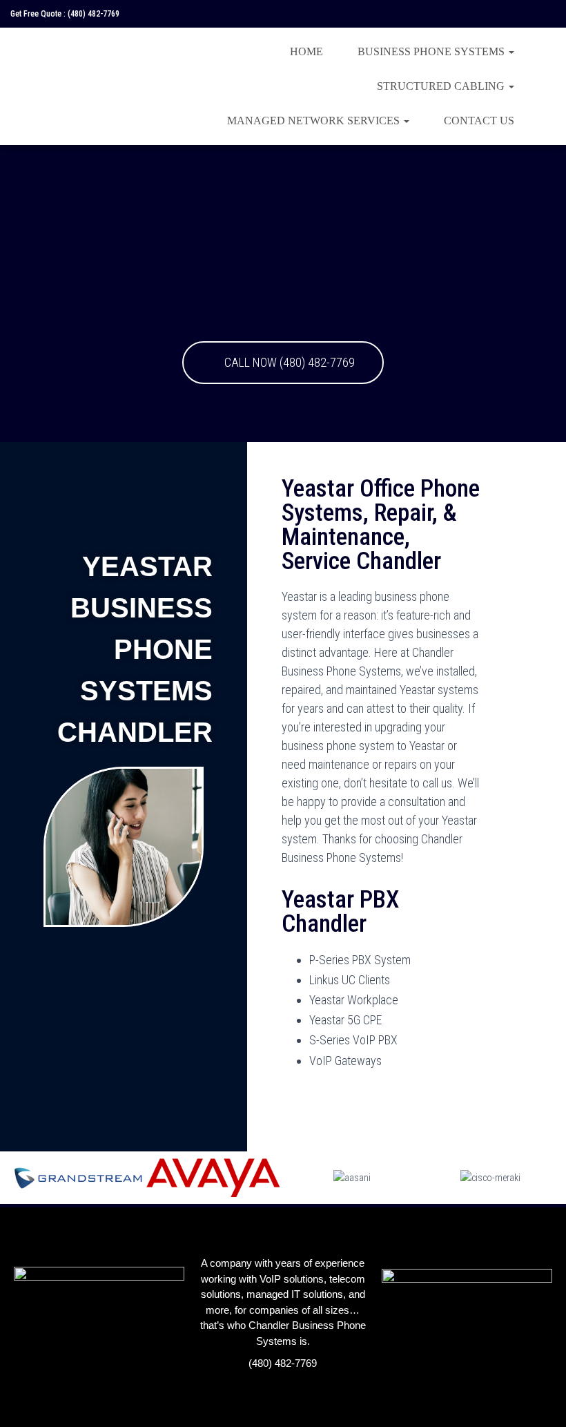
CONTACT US (479, 120)
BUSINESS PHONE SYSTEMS (432, 51)
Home (306, 51)
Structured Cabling (442, 86)
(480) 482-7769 (93, 14)
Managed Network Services (314, 120)
